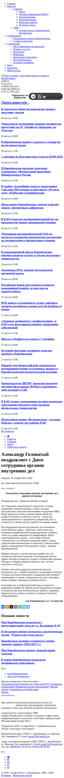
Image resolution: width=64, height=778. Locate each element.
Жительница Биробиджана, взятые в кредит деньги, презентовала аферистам (30, 206)
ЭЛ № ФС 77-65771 (48, 713)
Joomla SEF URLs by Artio (7, 695)
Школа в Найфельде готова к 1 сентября (28, 339)
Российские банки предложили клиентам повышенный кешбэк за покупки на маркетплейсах (27, 288)
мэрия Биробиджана (17, 673)
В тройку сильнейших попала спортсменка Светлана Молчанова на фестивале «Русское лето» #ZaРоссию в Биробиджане (30, 189)
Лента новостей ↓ (15, 102)
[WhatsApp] (19, 607)
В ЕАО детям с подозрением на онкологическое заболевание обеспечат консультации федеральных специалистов (32, 405)
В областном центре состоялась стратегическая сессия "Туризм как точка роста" (31, 633)
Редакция (6, 775)
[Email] (8, 767)
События (11, 441)
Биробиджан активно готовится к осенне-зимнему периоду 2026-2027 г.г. (28, 642)
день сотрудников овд (18, 676)
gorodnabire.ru (8, 705)
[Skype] (24, 607)
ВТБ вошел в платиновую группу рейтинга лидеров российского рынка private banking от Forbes (31, 306)
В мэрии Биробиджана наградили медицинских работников (23, 661)
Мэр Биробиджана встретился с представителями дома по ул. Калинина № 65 (30, 624)
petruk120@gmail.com (38, 736)
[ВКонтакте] (3, 607)
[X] (11, 607)
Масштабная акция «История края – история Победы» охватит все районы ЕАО (30, 421)
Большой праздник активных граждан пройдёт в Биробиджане (26, 352)
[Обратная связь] (8, 762)
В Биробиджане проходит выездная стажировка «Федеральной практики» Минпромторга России (26, 171)
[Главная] (8, 436)
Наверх (5, 692)
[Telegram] (28, 607)
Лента (10, 444)
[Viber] (15, 607)
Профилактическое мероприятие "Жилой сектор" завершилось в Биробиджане (29, 688)
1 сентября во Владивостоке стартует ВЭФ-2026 (32, 156)
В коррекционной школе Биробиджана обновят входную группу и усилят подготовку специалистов (31, 255)
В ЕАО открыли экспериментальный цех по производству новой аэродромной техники (29, 221)
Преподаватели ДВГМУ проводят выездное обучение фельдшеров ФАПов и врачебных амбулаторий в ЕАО (29, 386)
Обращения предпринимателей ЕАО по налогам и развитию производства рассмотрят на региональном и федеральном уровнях (31, 237)
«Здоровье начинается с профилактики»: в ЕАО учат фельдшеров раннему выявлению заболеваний (29, 324)
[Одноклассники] (7, 607)
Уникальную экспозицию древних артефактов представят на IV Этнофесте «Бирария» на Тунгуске (31, 127)
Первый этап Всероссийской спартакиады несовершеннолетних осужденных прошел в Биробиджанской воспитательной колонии (29, 368)
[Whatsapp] (8, 765)
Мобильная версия (22, 775)
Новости (11, 439)
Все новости (7, 431)
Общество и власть (16, 447)
